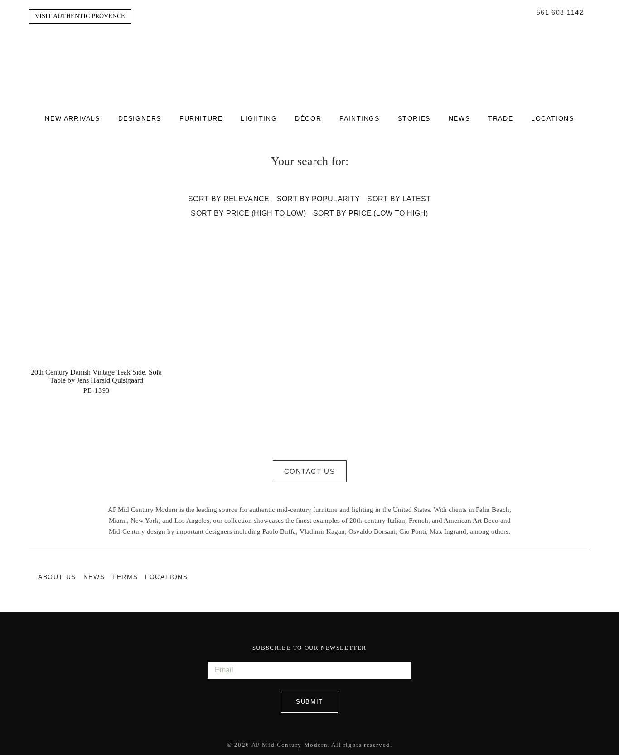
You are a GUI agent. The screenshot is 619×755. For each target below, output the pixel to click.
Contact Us (309, 471)
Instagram (567, 576)
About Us (57, 577)
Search (527, 12)
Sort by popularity (318, 199)
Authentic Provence (309, 54)
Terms (125, 577)
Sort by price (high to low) (248, 213)
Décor (308, 119)
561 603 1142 (560, 13)
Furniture (200, 119)
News (459, 119)
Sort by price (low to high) (370, 213)
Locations (552, 119)
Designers (139, 119)
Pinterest (585, 576)
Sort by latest (398, 199)
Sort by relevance (228, 199)
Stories (414, 119)
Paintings (359, 119)
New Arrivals (72, 119)
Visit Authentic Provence (80, 16)
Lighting (259, 119)
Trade (500, 119)
